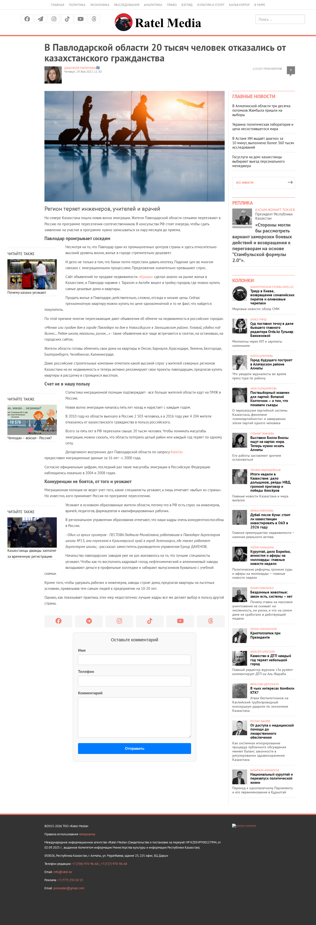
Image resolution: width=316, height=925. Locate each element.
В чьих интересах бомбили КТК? (272, 690)
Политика (77, 5)
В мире (259, 5)
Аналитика (153, 5)
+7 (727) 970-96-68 (114, 864)
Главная (57, 5)
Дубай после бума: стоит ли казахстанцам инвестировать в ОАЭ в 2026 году (270, 520)
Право (172, 5)
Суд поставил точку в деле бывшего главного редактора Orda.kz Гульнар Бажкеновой (272, 329)
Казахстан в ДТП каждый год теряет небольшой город (270, 659)
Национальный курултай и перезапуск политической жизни (271, 778)
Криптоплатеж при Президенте (265, 635)
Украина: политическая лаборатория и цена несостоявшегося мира (262, 126)
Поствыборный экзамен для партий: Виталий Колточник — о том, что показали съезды (269, 398)
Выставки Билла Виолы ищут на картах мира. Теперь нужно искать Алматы (269, 443)
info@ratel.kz (63, 872)
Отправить (134, 748)
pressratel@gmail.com (69, 888)
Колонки (243, 280)
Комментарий (90, 693)
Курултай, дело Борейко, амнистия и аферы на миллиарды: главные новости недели (270, 557)
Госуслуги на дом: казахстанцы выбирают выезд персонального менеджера (258, 161)
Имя (82, 650)
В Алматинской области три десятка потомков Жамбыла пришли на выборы (261, 110)
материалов (87, 834)
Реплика (242, 203)
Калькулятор (239, 5)
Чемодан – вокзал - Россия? (29, 438)
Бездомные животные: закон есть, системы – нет (271, 594)
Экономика (99, 5)
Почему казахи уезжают (26, 292)
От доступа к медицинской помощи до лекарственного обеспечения (272, 731)
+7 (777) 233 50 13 (70, 880)
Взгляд (187, 5)
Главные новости (253, 96)
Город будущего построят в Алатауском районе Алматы (271, 364)
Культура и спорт (210, 5)
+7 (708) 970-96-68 (85, 864)
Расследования (126, 5)
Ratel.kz (177, 452)
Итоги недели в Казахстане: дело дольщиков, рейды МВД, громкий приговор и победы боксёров (270, 482)
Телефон (86, 671)
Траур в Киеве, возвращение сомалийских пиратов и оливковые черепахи (272, 297)
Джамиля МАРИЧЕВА (80, 68)
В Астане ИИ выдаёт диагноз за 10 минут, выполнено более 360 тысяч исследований (263, 143)
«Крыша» (145, 276)
